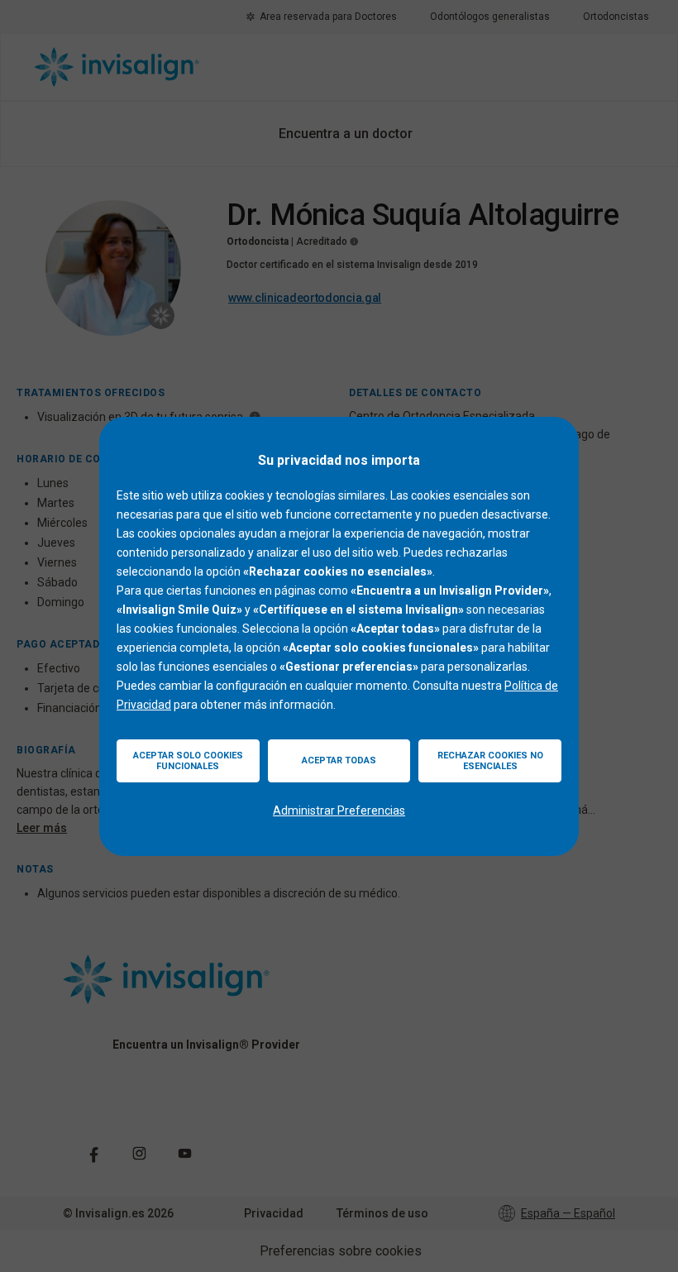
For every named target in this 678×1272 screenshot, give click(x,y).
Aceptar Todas (339, 760)
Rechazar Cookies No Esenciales (490, 761)
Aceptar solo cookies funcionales (188, 761)
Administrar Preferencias (339, 810)
